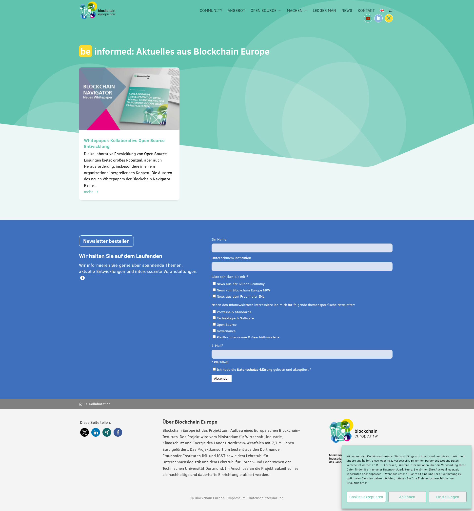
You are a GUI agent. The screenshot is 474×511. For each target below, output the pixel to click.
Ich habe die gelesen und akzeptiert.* (264, 369)
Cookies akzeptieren (366, 496)
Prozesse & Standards (234, 311)
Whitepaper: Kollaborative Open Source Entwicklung (124, 143)
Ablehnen (407, 496)
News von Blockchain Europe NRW (243, 290)
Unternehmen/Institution (231, 257)
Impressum (236, 497)
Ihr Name (219, 239)
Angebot (236, 10)
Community (211, 10)
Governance (226, 330)
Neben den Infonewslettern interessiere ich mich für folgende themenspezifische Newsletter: (283, 304)
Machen (294, 10)
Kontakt (366, 10)
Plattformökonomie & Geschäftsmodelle (248, 337)
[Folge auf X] (389, 18)
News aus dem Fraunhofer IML (240, 296)
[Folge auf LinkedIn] (378, 18)
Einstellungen (447, 496)
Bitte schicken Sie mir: (229, 276)
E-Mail (217, 345)
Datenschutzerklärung (397, 469)
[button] (84, 432)
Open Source (263, 10)
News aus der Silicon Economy (241, 283)
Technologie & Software (235, 318)
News (346, 10)
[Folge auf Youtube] (368, 18)
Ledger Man (324, 10)
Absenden (221, 378)
